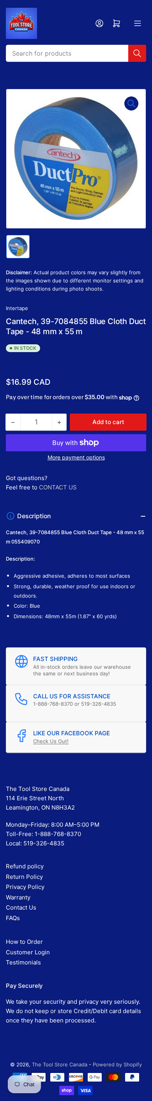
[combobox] (76, 53)
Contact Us (21, 907)
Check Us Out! (51, 741)
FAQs (13, 918)
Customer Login (28, 952)
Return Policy (24, 876)
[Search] (137, 53)
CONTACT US (58, 487)
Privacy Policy (25, 887)
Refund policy (25, 866)
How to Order (24, 941)
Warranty (18, 897)
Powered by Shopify (117, 1064)
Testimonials (23, 962)
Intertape (17, 308)
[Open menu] (137, 23)
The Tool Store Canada (59, 1064)
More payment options (76, 457)
